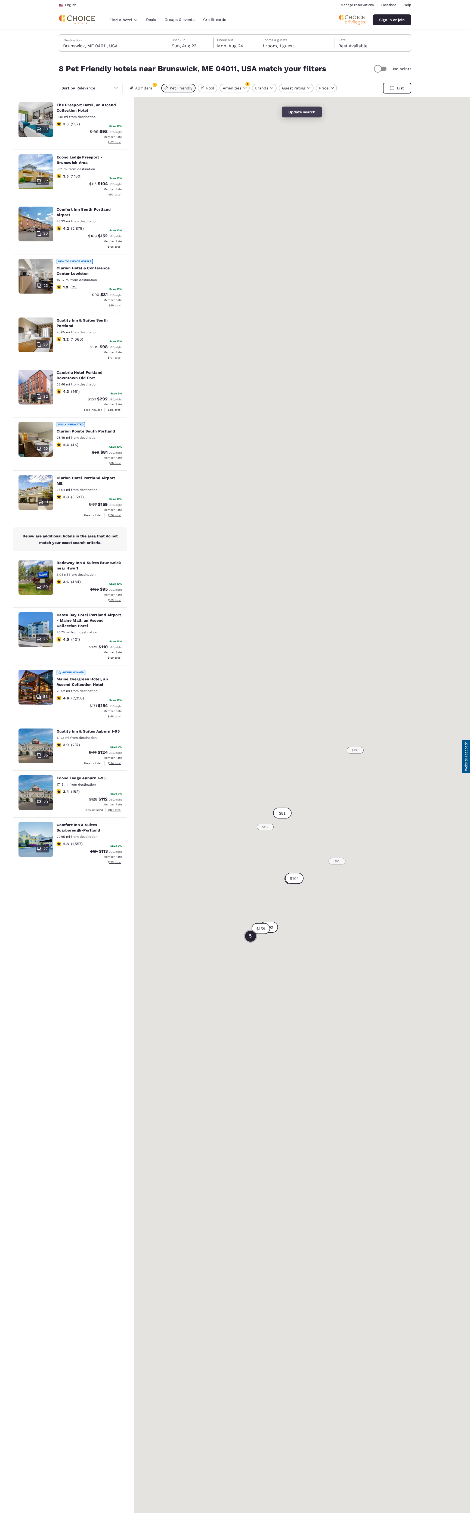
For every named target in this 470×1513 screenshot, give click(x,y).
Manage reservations (357, 5)
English (70, 5)
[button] (294, 878)
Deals (151, 19)
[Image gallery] (35, 119)
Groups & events (179, 19)
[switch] (381, 69)
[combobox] (123, 20)
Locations (388, 5)
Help (407, 5)
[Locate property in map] (70, 124)
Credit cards (214, 19)
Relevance (78, 88)
